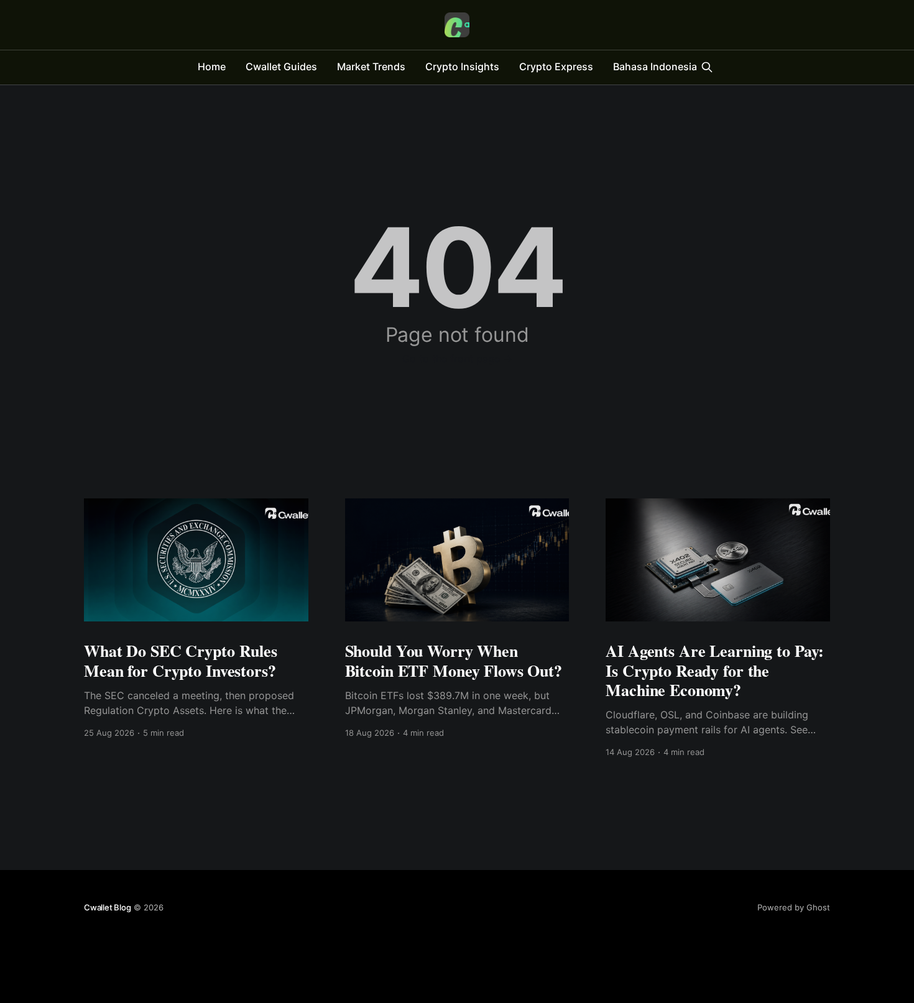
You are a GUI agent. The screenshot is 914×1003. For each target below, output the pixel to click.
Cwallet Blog (107, 907)
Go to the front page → (457, 358)
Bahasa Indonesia (655, 66)
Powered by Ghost (793, 907)
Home (212, 66)
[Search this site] (707, 67)
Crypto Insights (462, 66)
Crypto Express (556, 66)
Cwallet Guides (281, 66)
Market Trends (371, 66)
